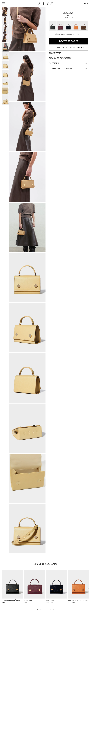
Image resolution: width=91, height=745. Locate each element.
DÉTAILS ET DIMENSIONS (60, 58)
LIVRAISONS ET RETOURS (60, 68)
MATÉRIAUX (54, 63)
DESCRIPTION (55, 53)
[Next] (88, 588)
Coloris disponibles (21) (69, 34)
